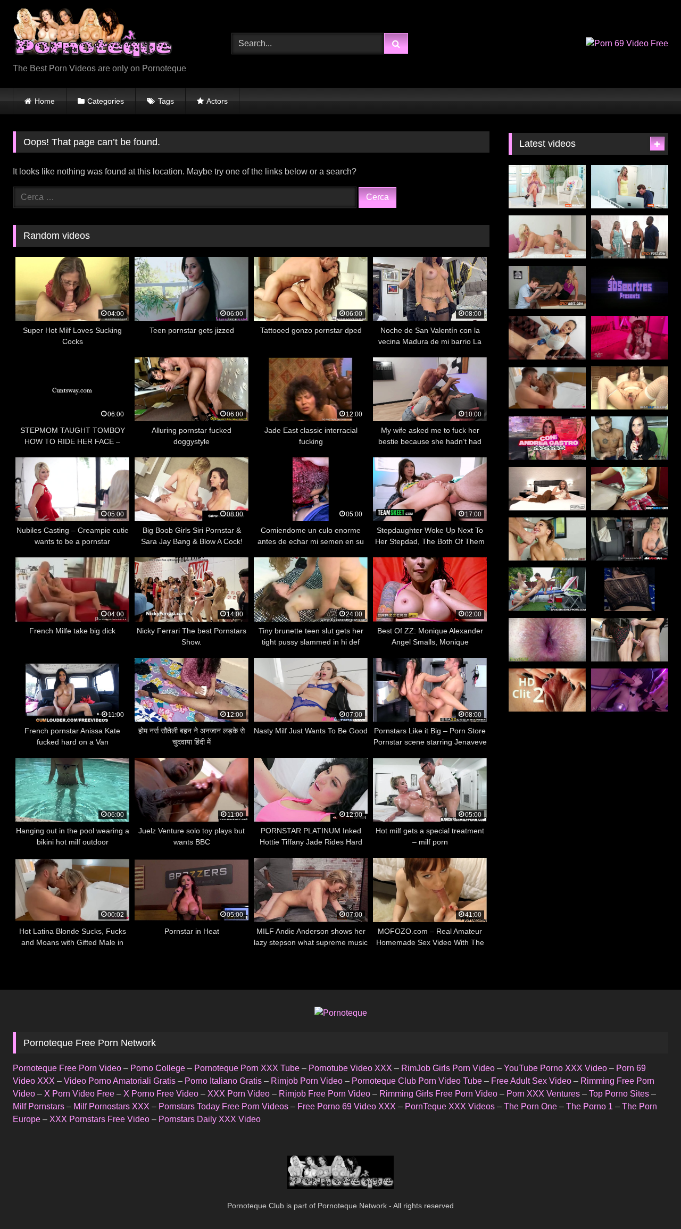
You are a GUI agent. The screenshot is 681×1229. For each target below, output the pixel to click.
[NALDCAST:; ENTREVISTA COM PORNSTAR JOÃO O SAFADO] (629, 438)
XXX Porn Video (238, 1093)
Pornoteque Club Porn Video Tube (417, 1080)
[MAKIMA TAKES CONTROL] (629, 337)
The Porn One (530, 1106)
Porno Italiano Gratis (223, 1080)
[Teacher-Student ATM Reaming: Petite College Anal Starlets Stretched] (547, 539)
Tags (166, 101)
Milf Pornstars (38, 1106)
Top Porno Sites (619, 1093)
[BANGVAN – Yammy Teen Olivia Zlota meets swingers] (629, 539)
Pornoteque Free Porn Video (67, 1068)
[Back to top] (648, 1197)
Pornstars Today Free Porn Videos (223, 1106)
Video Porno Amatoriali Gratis (120, 1080)
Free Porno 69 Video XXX (346, 1106)
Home (45, 101)
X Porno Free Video (160, 1093)
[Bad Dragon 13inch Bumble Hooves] (547, 337)
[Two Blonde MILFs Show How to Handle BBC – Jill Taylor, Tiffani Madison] (629, 237)
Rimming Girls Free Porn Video (438, 1093)
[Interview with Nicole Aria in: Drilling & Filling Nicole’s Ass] (547, 489)
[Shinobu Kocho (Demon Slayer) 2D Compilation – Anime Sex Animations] (629, 288)
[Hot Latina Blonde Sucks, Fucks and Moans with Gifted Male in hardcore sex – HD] (547, 388)
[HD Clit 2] (547, 690)
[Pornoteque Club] (92, 35)
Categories (105, 101)
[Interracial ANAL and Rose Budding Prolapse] (547, 640)
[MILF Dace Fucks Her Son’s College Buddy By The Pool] (547, 589)
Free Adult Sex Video (531, 1080)
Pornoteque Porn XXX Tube (247, 1068)
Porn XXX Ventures (543, 1093)
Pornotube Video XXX (350, 1068)
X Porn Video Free (79, 1093)
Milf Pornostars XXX (111, 1106)
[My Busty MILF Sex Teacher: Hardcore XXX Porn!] (629, 186)
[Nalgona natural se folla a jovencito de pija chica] (629, 589)
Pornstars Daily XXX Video (210, 1119)
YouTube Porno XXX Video (555, 1068)
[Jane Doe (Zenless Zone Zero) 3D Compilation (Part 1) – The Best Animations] (629, 690)
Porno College (157, 1068)
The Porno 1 (589, 1106)
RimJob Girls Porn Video (448, 1068)
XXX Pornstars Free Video (99, 1119)
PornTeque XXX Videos (450, 1106)
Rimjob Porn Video (307, 1080)
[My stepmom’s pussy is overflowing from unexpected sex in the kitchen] (629, 640)
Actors (217, 101)
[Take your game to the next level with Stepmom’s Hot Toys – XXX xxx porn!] (547, 186)
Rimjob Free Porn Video (324, 1093)
